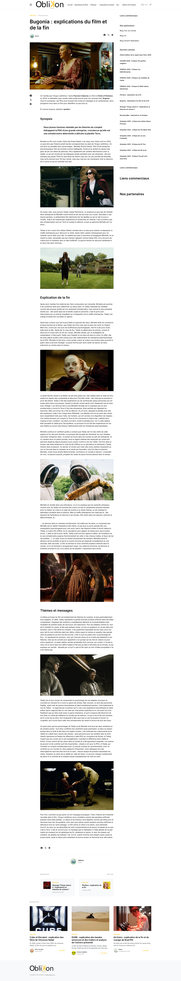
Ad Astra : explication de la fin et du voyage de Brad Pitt (131, 938)
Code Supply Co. (50, 975)
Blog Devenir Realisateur (129, 41)
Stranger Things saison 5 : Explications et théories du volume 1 (61, 887)
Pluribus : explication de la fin (91, 886)
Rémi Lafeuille (39, 949)
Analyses (33, 15)
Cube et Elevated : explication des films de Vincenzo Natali (47, 938)
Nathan (37, 36)
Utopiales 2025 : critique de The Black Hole (135, 130)
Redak (120, 949)
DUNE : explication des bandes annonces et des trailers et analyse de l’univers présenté (89, 940)
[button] (31, 5)
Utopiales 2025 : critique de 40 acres (133, 150)
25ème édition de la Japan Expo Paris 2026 (135, 55)
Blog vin (123, 36)
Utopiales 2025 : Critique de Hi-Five (133, 144)
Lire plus (62, 950)
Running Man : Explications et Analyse (133, 115)
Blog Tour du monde (128, 31)
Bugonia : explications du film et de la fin (134, 101)
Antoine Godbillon (82, 952)
